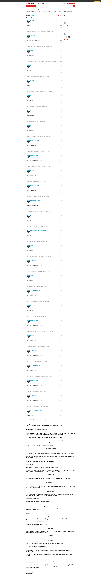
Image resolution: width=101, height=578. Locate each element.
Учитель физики (29, 65)
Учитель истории (29, 57)
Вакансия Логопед (29, 110)
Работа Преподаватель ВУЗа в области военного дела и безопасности (37, 387)
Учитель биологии (29, 282)
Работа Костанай (62, 563)
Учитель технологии (30, 402)
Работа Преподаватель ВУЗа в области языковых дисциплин (36, 162)
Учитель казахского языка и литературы (33, 87)
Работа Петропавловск (71, 563)
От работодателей (67, 36)
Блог (45, 565)
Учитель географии (30, 50)
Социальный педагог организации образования (34, 200)
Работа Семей (69, 565)
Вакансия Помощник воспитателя (32, 27)
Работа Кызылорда (70, 564)
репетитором (44, 451)
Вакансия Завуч (29, 215)
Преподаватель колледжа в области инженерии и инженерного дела (37, 147)
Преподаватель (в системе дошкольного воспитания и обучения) (36, 72)
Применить (66, 39)
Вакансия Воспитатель (30, 20)
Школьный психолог (30, 222)
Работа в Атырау (62, 565)
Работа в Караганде (55, 566)
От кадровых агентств (68, 37)
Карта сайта (46, 563)
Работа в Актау (70, 560)
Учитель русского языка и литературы (32, 155)
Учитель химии (29, 95)
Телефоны (46, 564)
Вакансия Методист (30, 177)
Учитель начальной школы (31, 35)
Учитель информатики (30, 42)
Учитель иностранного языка (31, 260)
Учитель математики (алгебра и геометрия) (33, 252)
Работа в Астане (55, 565)
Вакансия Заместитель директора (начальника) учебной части (36, 230)
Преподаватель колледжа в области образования (34, 410)
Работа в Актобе (62, 564)
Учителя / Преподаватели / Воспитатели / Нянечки (41, 419)
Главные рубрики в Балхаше (29, 419)
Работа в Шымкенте (62, 560)
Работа (34, 419)
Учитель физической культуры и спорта (33, 140)
